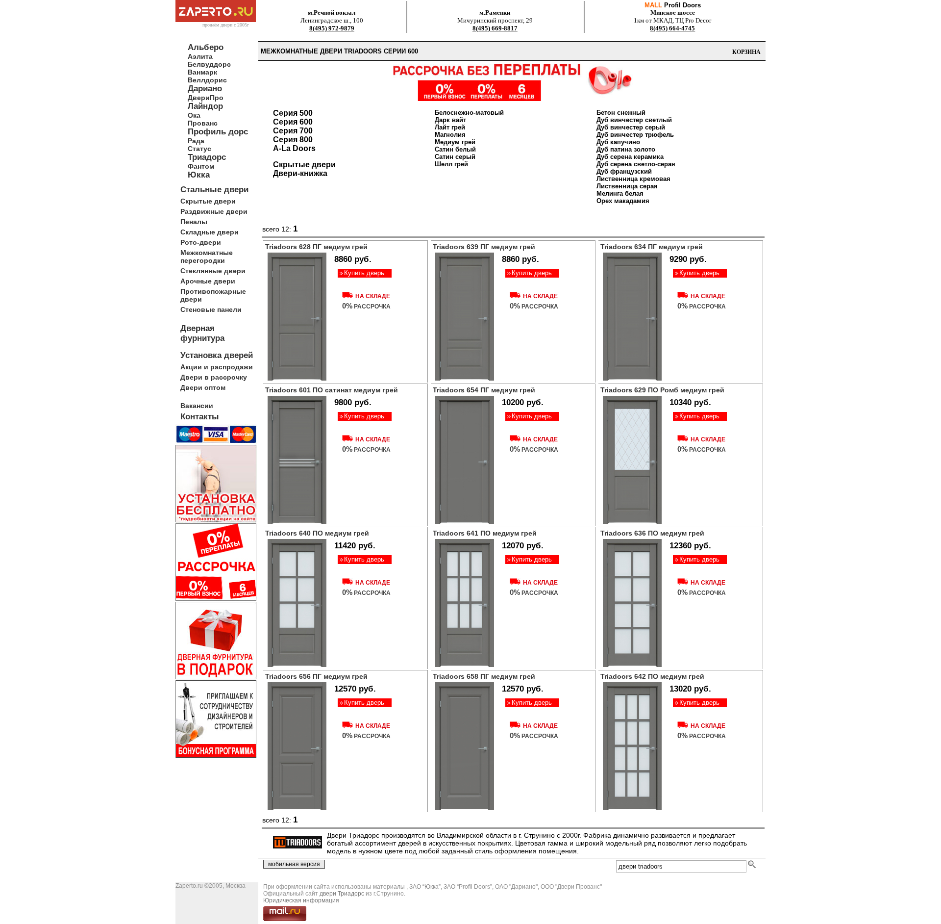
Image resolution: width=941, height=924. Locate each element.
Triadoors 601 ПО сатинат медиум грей (331, 390)
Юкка (199, 175)
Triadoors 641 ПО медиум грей (485, 533)
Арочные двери (207, 281)
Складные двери (209, 232)
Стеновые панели (211, 309)
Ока (194, 115)
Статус (199, 149)
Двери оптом (202, 387)
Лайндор (205, 106)
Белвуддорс (209, 64)
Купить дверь (364, 273)
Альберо (205, 47)
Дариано (205, 88)
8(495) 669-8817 (495, 28)
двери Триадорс (342, 893)
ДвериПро (205, 98)
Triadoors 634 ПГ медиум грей (651, 247)
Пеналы (193, 222)
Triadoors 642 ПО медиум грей (652, 676)
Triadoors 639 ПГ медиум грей (484, 247)
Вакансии (196, 406)
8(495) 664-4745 (672, 28)
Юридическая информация (301, 900)
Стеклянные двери (213, 271)
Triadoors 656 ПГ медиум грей (316, 676)
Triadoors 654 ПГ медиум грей (484, 390)
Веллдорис (207, 80)
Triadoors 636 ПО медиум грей (652, 533)
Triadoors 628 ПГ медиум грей (316, 247)
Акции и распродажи (216, 367)
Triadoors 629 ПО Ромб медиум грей (662, 390)
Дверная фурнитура (202, 333)
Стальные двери (214, 189)
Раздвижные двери (214, 211)
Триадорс (207, 157)
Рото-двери (200, 242)
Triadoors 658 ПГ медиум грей (484, 676)
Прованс (203, 123)
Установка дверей (216, 355)
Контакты (199, 416)
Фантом (201, 166)
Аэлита (200, 56)
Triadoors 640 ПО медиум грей (317, 533)
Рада (196, 141)
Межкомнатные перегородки (206, 256)
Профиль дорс (218, 131)
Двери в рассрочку (213, 377)
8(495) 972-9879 (331, 28)
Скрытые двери (208, 201)
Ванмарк (202, 72)
